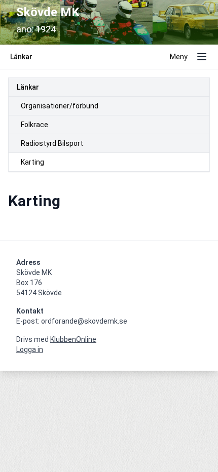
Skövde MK (48, 12)
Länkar (28, 87)
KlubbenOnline (73, 339)
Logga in (29, 349)
